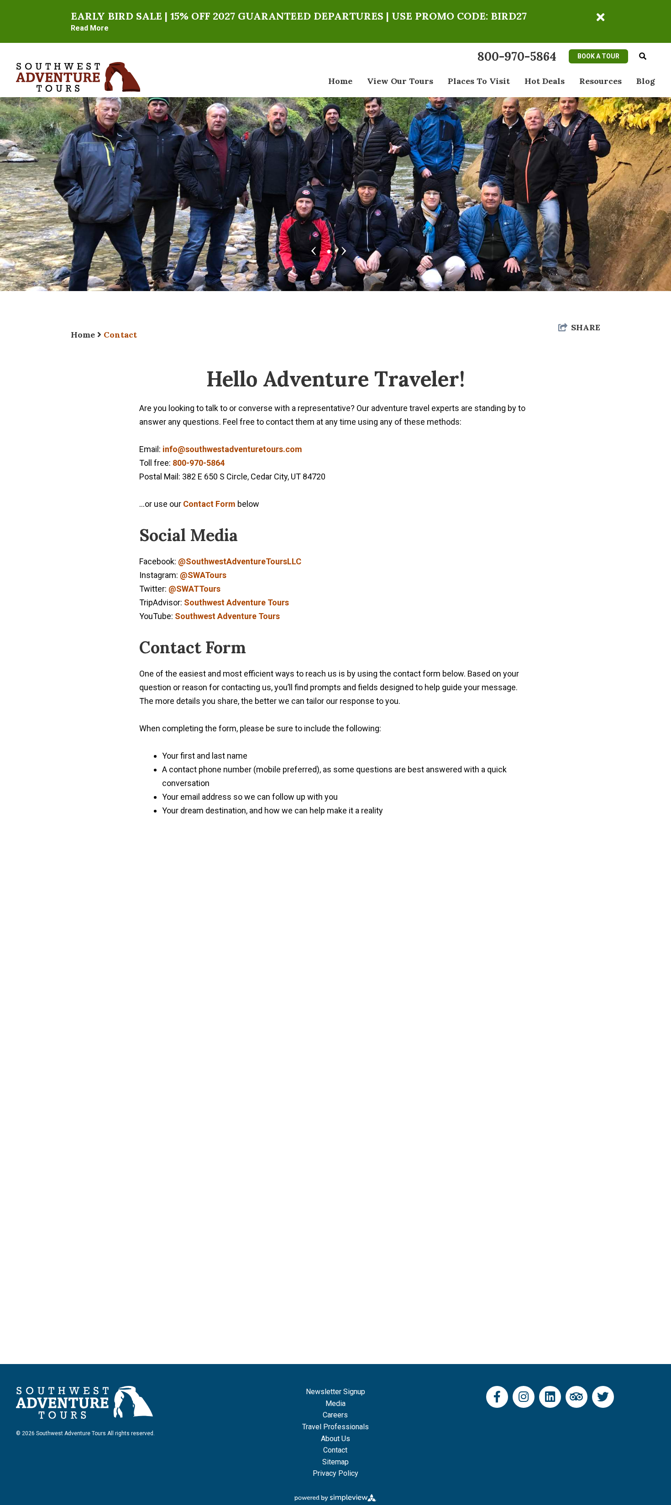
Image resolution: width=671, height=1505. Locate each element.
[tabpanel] (335, 171)
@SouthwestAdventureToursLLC (239, 561)
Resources (600, 81)
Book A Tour (598, 56)
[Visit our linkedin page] (550, 1397)
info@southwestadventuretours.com (232, 449)
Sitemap (335, 1462)
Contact (120, 334)
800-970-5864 (199, 463)
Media (335, 1403)
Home (340, 81)
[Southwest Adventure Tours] (78, 76)
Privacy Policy (335, 1473)
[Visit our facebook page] (497, 1397)
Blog (645, 81)
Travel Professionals (335, 1426)
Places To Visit (479, 81)
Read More (90, 28)
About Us (335, 1438)
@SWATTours (194, 589)
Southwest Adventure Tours (236, 602)
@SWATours (203, 575)
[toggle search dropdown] (642, 56)
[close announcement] (600, 17)
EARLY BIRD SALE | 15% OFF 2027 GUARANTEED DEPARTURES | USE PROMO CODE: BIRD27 (299, 16)
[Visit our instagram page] (524, 1397)
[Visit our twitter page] (603, 1397)
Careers (335, 1415)
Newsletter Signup (335, 1391)
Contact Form (209, 504)
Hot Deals (544, 81)
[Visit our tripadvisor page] (576, 1397)
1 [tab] (328, 249)
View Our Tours (400, 81)
